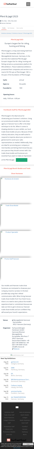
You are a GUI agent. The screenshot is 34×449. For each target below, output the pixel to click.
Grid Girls (9, 434)
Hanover (24, 429)
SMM (12, 368)
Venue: (5, 320)
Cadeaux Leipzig (16, 385)
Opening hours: (9, 94)
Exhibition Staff (9, 412)
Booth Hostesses (25, 420)
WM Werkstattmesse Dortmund (20, 379)
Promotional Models (9, 432)
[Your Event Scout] (10, 4)
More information (17, 448)
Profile (3, 28)
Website (16, 349)
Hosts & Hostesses (24, 412)
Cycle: (5, 80)
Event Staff (25, 423)
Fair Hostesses (11, 28)
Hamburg (25, 432)
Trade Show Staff (9, 415)
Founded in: (7, 88)
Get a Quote (21, 160)
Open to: (6, 84)
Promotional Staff (9, 426)
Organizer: (7, 328)
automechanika (16, 391)
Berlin (25, 434)
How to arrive (20, 28)
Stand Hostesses (9, 417)
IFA (12, 374)
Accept (28, 444)
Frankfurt (25, 426)
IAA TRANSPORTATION (18, 397)
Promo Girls (9, 429)
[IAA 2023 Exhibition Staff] (17, 355)
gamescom (15, 362)
